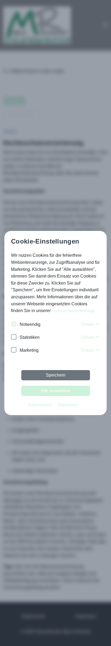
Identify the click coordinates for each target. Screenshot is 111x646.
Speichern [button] (55, 375)
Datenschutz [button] (40, 404)
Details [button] (88, 324)
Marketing (29, 350)
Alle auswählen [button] (55, 390)
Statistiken (30, 337)
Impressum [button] (68, 404)
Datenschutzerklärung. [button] (73, 310)
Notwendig (30, 324)
